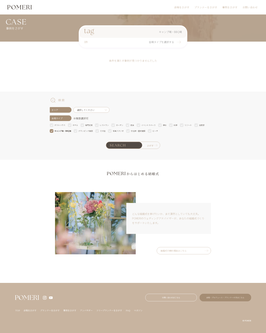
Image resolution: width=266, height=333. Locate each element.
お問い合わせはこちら (171, 297)
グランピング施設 (85, 131)
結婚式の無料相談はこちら (174, 250)
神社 (164, 125)
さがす (150, 145)
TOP (17, 310)
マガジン (138, 310)
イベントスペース (148, 125)
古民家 (201, 125)
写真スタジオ (118, 131)
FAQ (128, 310)
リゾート (188, 125)
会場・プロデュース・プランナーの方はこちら (225, 297)
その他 (102, 131)
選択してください (85, 109)
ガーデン (119, 125)
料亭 (175, 125)
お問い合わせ (250, 7)
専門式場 (88, 125)
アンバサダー (86, 310)
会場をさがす (181, 7)
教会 (132, 125)
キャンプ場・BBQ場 (62, 131)
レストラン (104, 125)
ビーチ (155, 131)
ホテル (75, 125)
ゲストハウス (59, 125)
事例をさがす (229, 7)
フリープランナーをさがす (109, 310)
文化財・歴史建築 (138, 131)
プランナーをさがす (205, 7)
